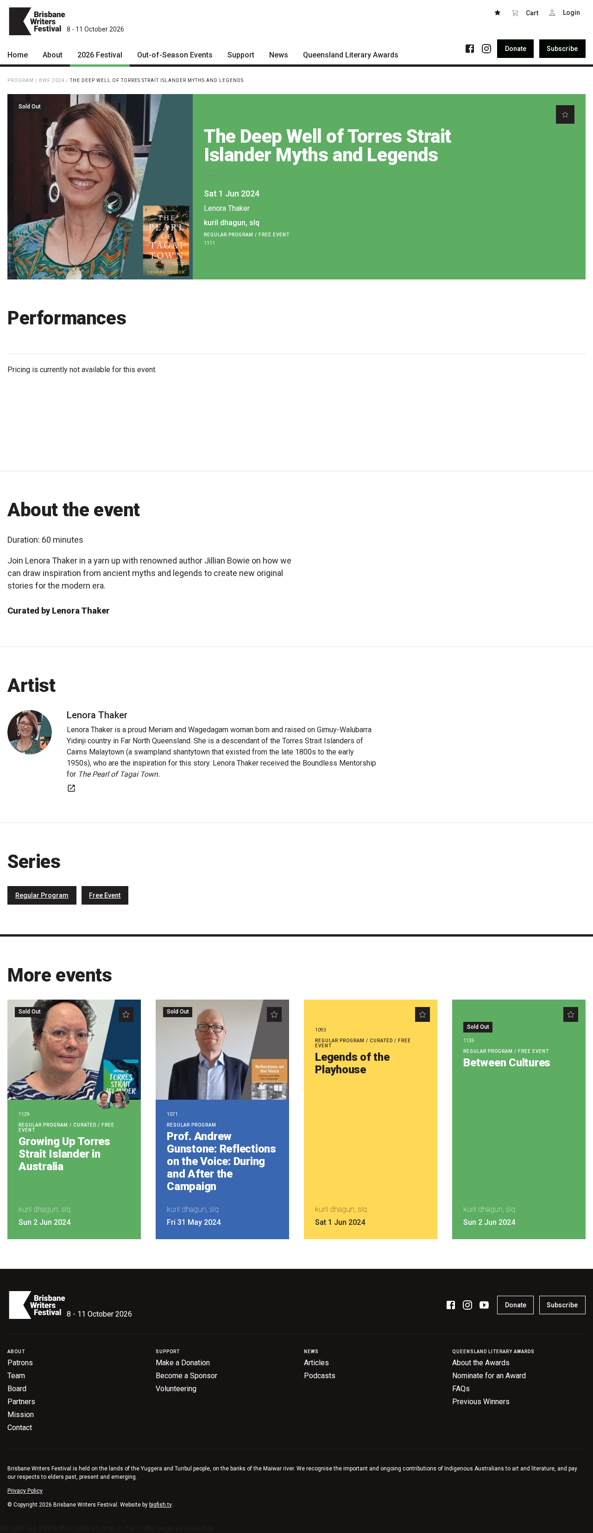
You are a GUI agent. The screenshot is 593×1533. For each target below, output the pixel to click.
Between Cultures (506, 1062)
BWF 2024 (52, 80)
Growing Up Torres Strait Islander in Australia (64, 1154)
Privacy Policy (25, 1491)
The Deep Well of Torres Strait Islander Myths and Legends (157, 80)
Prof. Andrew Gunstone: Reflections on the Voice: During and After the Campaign (221, 1161)
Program (20, 80)
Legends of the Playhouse (352, 1063)
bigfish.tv (160, 1504)
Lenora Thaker (227, 208)
